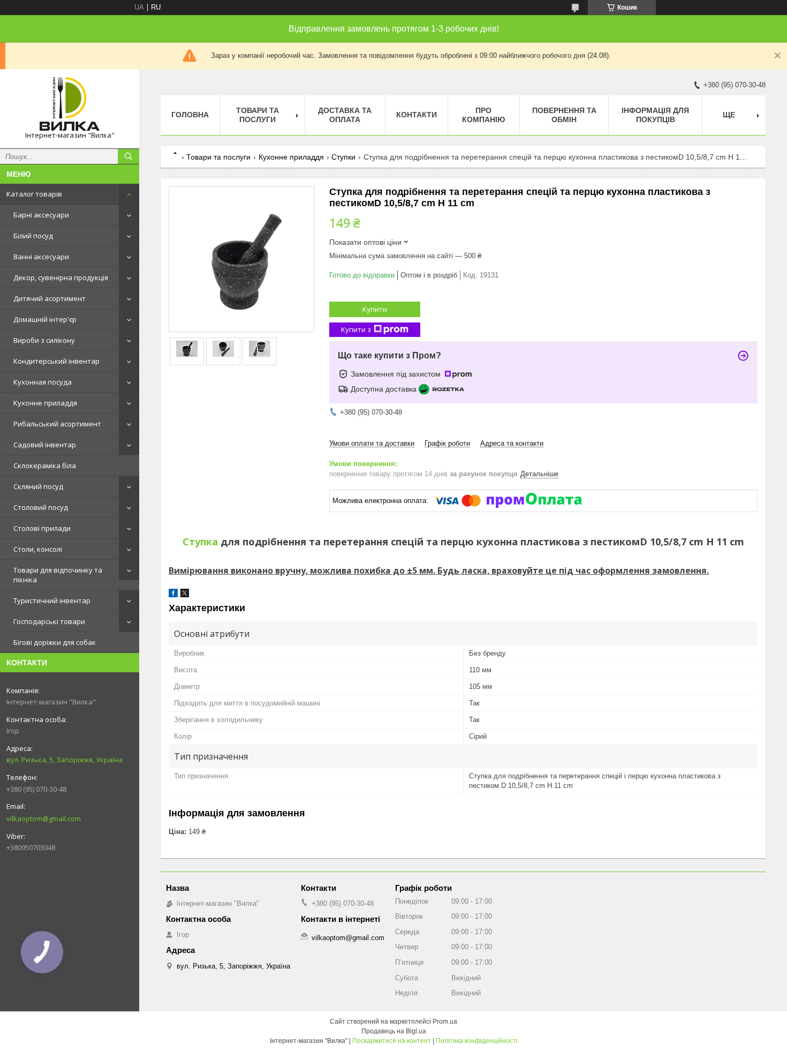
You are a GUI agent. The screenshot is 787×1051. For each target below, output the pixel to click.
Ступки (343, 157)
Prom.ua (445, 1021)
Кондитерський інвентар (56, 361)
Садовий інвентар (44, 444)
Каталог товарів (34, 194)
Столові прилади (42, 528)
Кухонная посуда (42, 382)
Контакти (416, 114)
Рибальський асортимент (57, 424)
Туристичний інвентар (51, 600)
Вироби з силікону (44, 340)
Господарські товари (49, 621)
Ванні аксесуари (41, 256)
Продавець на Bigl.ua (393, 1031)
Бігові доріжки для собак (54, 642)
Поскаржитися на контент (391, 1041)
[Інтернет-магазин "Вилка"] (69, 104)
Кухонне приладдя (45, 403)
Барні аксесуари (41, 215)
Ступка (200, 541)
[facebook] (173, 595)
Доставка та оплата (345, 115)
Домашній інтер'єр (45, 319)
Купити (374, 309)
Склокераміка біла (44, 465)
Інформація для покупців (655, 115)
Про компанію (483, 115)
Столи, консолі (37, 549)
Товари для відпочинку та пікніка (57, 574)
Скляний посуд (38, 486)
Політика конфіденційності (477, 1041)
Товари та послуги (257, 115)
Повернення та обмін (564, 115)
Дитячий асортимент (49, 298)
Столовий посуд (40, 507)
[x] (184, 595)
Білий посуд (33, 236)
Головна (190, 114)
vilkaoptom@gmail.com (43, 818)
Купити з (356, 329)
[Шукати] (128, 156)
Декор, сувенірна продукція (60, 277)
